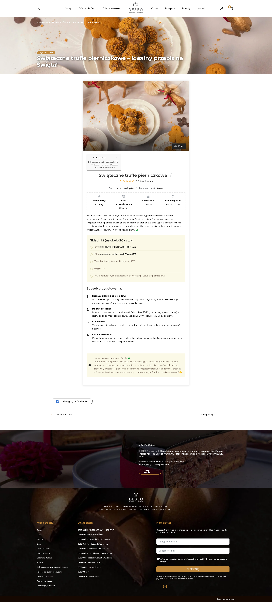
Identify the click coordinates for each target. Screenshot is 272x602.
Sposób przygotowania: (105, 168)
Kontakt (202, 8)
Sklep (68, 8)
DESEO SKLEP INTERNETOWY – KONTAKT (96, 530)
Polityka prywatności (46, 586)
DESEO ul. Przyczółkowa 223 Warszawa (95, 553)
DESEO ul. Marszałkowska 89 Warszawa (95, 558)
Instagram (165, 586)
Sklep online (147, 471)
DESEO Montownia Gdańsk (89, 567)
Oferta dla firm (87, 8)
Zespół (40, 539)
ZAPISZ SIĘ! (193, 569)
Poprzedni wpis (64, 414)
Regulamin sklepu (44, 581)
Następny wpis (207, 414)
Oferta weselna (111, 8)
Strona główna (43, 22)
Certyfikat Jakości (44, 558)
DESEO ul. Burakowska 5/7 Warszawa (94, 539)
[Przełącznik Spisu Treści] (115, 158)
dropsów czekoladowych (118, 247)
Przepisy (170, 8)
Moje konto (221, 7)
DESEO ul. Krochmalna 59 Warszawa (93, 549)
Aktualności (57, 22)
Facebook (158, 586)
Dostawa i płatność (45, 576)
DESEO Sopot (83, 572)
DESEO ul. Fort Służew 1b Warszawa (93, 544)
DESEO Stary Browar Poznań (90, 562)
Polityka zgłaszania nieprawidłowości (53, 567)
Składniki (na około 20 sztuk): (106, 165)
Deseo (39, 530)
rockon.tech (230, 599)
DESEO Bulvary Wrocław (88, 576)
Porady (186, 8)
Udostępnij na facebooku (75, 401)
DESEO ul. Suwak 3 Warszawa (90, 535)
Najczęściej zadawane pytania (49, 572)
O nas (154, 8)
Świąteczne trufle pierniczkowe (104, 162)
